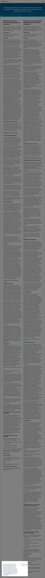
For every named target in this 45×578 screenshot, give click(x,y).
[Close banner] (26, 562)
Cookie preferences (24, 564)
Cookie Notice (8, 573)
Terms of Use (6, 574)
